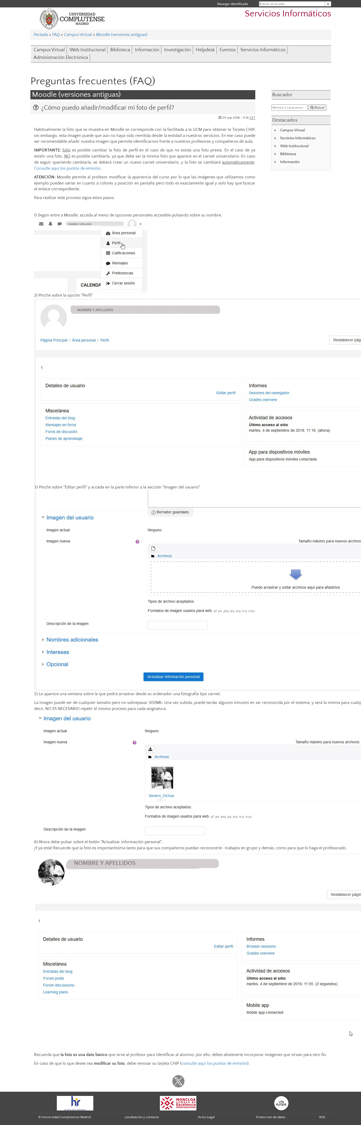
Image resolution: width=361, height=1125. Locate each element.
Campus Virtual (78, 34)
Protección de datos (270, 1117)
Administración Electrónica (61, 57)
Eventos (228, 50)
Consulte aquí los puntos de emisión (67, 168)
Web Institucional (87, 50)
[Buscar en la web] (328, 3)
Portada (41, 34)
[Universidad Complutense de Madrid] (72, 18)
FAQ (56, 34)
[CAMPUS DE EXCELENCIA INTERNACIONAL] (178, 1102)
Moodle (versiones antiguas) (121, 34)
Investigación (177, 50)
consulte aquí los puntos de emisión (214, 1063)
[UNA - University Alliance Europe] (281, 1102)
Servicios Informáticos (288, 14)
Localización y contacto (142, 1117)
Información (147, 50)
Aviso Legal (206, 1117)
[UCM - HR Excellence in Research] (75, 1102)
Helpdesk (205, 50)
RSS (322, 1117)
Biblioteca (120, 50)
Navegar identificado (232, 4)
